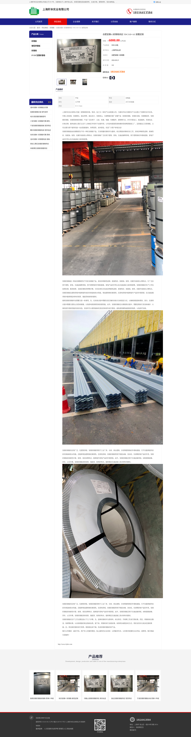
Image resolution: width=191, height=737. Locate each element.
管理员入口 (63, 729)
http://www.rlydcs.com (65, 644)
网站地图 (70, 729)
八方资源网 (48, 729)
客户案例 (133, 22)
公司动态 (114, 22)
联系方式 (152, 22)
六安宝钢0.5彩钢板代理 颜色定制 (40, 121)
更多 (49, 102)
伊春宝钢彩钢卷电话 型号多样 (121, 698)
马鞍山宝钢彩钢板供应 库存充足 (42, 698)
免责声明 (55, 729)
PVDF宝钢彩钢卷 (38, 55)
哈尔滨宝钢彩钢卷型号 (38, 116)
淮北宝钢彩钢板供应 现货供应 (68, 698)
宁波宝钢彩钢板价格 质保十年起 (95, 698)
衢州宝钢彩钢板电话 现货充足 (40, 130)
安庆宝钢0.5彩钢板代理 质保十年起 (40, 135)
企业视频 (76, 22)
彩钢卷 (34, 51)
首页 (38, 28)
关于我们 (95, 22)
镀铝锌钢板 (36, 46)
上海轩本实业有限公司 (73, 722)
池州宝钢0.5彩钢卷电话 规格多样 (40, 139)
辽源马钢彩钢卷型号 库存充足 (148, 698)
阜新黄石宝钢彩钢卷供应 (38, 148)
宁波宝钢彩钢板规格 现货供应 (40, 125)
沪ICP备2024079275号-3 (58, 722)
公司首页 (38, 22)
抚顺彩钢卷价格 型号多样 (39, 112)
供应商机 (57, 22)
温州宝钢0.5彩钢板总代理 (39, 107)
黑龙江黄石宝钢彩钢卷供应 (39, 144)
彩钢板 (52, 28)
